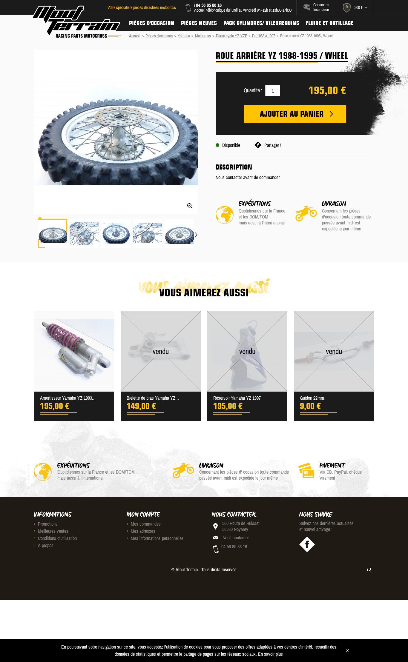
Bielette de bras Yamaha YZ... (153, 398)
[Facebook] (307, 544)
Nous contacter (236, 537)
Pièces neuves (199, 23)
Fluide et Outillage (329, 23)
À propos (45, 545)
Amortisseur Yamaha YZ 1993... (68, 398)
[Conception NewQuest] (368, 569)
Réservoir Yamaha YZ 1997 (237, 398)
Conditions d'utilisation (57, 538)
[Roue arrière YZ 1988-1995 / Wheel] (52, 233)
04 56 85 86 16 (209, 5)
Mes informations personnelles (157, 538)
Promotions (47, 523)
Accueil (134, 35)
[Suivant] (196, 231)
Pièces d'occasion (151, 23)
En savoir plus (270, 654)
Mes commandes (145, 523)
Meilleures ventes (52, 531)
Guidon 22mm (312, 398)
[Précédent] (35, 209)
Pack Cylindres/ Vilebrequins (261, 23)
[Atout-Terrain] (76, 21)
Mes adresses (142, 531)
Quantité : (253, 90)
